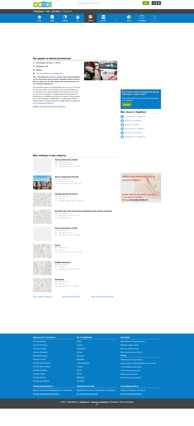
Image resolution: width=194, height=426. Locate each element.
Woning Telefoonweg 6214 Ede (67, 177)
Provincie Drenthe (39, 341)
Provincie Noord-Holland (41, 366)
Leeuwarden (81, 348)
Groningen (80, 356)
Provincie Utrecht (39, 374)
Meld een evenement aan (130, 348)
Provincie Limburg (39, 359)
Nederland (39, 11)
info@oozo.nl (84, 402)
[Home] (42, 4)
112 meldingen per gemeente (131, 367)
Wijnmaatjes (59, 279)
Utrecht (79, 374)
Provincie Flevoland (40, 345)
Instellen (126, 104)
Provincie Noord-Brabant (42, 363)
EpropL (58, 245)
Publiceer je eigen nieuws (130, 345)
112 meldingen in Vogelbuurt (135, 116)
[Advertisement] (75, 126)
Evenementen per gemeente (131, 377)
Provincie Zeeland (39, 377)
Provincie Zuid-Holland (41, 381)
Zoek (146, 3)
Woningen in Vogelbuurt (133, 132)
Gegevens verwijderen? (100, 402)
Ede (48, 11)
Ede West (56, 11)
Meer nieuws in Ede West (71, 296)
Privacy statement (126, 402)
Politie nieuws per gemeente (131, 370)
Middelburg (81, 377)
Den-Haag (80, 381)
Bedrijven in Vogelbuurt (133, 120)
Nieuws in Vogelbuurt (132, 124)
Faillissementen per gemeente (131, 359)
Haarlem (80, 366)
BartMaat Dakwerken (63, 262)
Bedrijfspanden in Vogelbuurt (135, 137)
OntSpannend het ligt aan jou (66, 194)
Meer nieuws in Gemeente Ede (102, 296)
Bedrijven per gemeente (129, 374)
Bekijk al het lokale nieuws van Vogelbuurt (49, 106)
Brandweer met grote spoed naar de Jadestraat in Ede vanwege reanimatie (83, 211)
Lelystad (80, 345)
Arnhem (79, 352)
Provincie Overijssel (40, 370)
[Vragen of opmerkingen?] (159, 3)
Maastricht (80, 359)
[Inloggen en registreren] (154, 3)
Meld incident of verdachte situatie (133, 341)
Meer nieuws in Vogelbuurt (42, 296)
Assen (79, 341)
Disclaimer (114, 402)
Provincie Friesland (40, 348)
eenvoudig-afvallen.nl (138, 199)
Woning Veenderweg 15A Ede (66, 228)
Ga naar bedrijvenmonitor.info (87, 394)
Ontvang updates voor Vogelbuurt (49, 73)
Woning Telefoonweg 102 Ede (66, 159)
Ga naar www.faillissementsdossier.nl (46, 394)
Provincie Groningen (40, 356)
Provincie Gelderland (40, 352)
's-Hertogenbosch (83, 363)
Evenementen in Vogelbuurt (135, 128)
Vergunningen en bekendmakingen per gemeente (138, 363)
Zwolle (79, 370)
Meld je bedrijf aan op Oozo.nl (131, 352)
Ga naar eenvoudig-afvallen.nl (131, 394)
